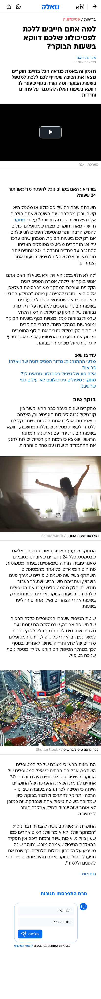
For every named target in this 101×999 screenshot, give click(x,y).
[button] (80, 6)
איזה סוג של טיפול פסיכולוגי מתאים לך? (58, 374)
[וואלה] (50, 6)
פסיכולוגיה (88, 874)
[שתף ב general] (9, 6)
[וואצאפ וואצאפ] (18, 6)
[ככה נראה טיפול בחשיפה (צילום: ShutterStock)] (50, 712)
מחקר (19, 220)
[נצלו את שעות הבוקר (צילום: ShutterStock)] (50, 498)
